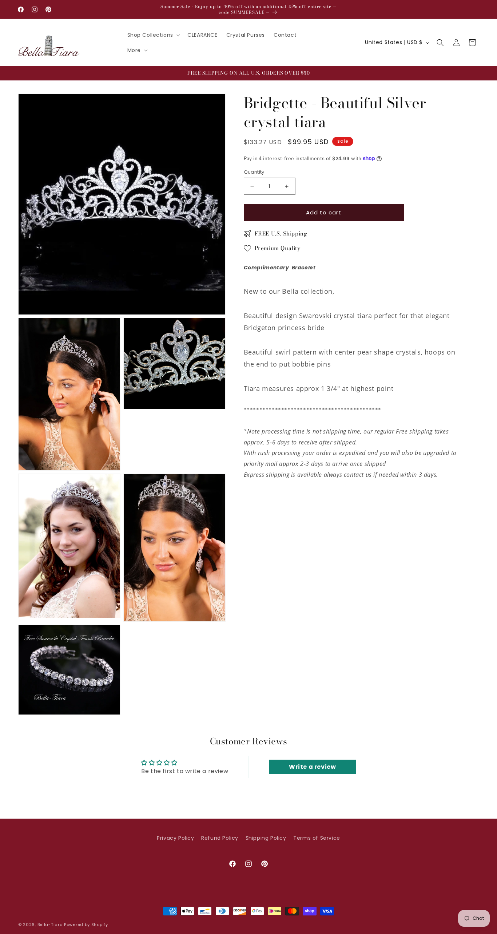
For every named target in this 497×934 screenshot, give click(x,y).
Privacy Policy (175, 838)
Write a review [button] (312, 767)
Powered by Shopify (86, 924)
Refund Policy (219, 838)
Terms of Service (316, 838)
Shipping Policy (266, 838)
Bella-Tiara (50, 924)
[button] (153, 35)
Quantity (254, 172)
